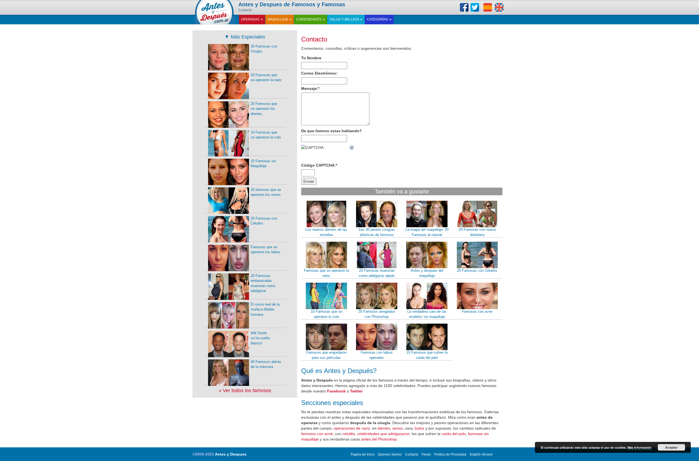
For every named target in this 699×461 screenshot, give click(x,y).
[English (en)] (499, 7)
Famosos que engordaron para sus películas (326, 355)
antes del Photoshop (379, 439)
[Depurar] (352, 147)
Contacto (314, 39)
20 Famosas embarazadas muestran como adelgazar (263, 283)
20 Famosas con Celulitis (477, 270)
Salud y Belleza (345, 19)
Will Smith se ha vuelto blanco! (260, 338)
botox (419, 428)
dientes (384, 428)
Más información (639, 447)
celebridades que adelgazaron (383, 434)
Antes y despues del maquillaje (427, 273)
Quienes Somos (390, 454)
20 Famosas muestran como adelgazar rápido (377, 273)
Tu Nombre (311, 58)
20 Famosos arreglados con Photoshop (376, 314)
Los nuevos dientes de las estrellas (326, 232)
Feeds (426, 454)
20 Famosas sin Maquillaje (263, 163)
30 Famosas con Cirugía (264, 49)
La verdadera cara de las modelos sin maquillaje (426, 314)
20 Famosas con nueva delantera (477, 232)
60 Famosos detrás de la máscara (266, 364)
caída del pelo (454, 434)
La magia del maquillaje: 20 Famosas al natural (427, 232)
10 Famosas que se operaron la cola (326, 314)
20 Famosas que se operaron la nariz (266, 77)
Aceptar (671, 447)
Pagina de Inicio (363, 454)
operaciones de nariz (352, 428)
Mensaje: (310, 88)
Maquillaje (278, 19)
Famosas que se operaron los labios (265, 249)
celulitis (348, 434)
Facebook (464, 7)
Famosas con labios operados (377, 355)
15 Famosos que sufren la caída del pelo (427, 355)
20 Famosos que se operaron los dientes (264, 109)
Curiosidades (309, 19)
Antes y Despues (231, 454)
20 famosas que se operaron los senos (266, 192)
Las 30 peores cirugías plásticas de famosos (377, 232)
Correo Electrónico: (319, 73)
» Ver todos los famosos (245, 390)
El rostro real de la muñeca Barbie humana (265, 309)
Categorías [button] (378, 19)
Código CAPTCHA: (319, 165)
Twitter (474, 7)
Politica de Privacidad (450, 454)
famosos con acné (317, 434)
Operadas (250, 19)
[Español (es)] (487, 7)
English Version (481, 454)
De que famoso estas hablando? (331, 131)
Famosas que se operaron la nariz (326, 273)
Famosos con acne (477, 311)
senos (397, 428)
